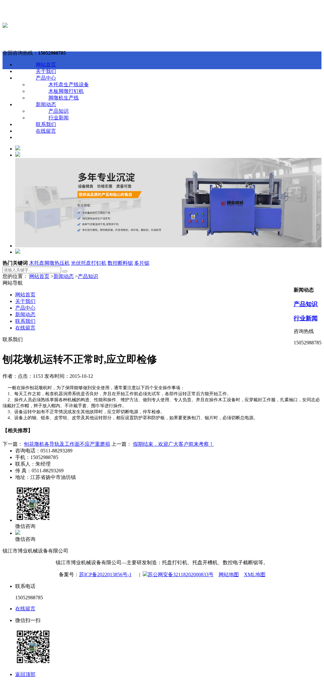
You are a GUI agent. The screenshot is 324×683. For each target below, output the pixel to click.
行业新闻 (58, 117)
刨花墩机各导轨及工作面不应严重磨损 (67, 444)
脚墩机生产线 (63, 97)
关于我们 (46, 71)
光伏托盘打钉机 (88, 263)
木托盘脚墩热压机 (49, 263)
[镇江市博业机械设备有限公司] (5, 26)
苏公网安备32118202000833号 (181, 574)
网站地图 (229, 574)
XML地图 (254, 574)
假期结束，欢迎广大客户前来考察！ (173, 444)
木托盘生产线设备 (68, 84)
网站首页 (46, 64)
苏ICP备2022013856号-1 (105, 574)
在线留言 (46, 131)
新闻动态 (46, 104)
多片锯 (141, 263)
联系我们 (46, 124)
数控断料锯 (120, 263)
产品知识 (58, 111)
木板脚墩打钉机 (66, 91)
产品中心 (46, 78)
